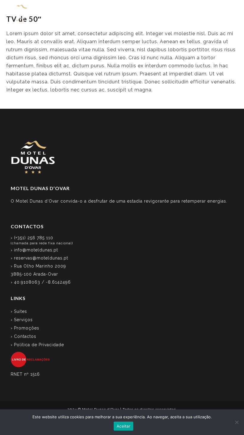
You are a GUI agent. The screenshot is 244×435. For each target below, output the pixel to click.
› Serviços (22, 319)
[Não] (237, 422)
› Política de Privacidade (37, 344)
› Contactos (23, 336)
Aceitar (123, 426)
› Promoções (25, 328)
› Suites (19, 311)
